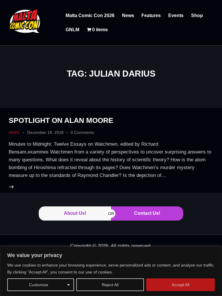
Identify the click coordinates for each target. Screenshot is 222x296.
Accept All (180, 284)
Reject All (110, 284)
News (14, 133)
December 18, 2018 (45, 132)
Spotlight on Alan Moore (61, 120)
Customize (38, 284)
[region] (111, 271)
